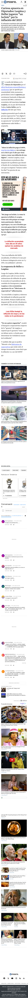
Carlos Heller (15, 470)
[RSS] (20, 978)
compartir (18, 524)
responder (7, 524)
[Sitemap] (24, 978)
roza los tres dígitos (8, 150)
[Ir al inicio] (10, 2)
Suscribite (8, 204)
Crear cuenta (23, 504)
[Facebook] (4, 978)
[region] (14, 603)
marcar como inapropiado (23, 525)
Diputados (24, 470)
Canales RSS (3, 983)
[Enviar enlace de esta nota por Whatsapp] (10, 73)
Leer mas (24, 663)
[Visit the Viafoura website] (23, 700)
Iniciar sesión (16, 504)
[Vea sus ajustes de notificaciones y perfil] (25, 1)
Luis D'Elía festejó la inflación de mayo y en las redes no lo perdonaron (14, 313)
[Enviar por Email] (14, 73)
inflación (4, 110)
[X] (8, 978)
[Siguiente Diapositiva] (26, 487)
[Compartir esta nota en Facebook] (2, 73)
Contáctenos (18, 983)
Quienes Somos (10, 983)
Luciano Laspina (5, 470)
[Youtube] (12, 978)
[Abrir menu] (2, 2)
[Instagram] (16, 978)
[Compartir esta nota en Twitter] (6, 73)
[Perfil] (14, 975)
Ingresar (21, 1)
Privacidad (23, 983)
